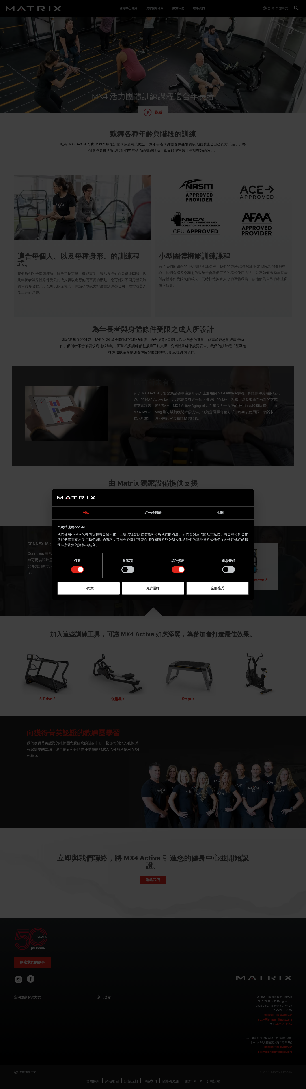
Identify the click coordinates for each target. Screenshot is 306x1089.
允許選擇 (153, 588)
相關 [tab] (220, 512)
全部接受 (217, 588)
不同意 (89, 588)
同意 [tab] (85, 512)
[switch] (127, 569)
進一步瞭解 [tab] (153, 512)
